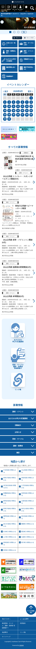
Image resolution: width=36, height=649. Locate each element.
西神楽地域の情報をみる (9, 502)
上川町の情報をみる (9, 537)
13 (22, 106)
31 (9, 119)
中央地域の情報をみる (9, 471)
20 (22, 110)
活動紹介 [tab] (18, 425)
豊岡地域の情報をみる (9, 517)
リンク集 (23, 632)
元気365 (21, 645)
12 (18, 106)
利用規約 (23, 623)
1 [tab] (10, 32)
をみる (28, 59)
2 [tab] (14, 32)
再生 (24, 32)
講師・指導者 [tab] (18, 446)
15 (31, 106)
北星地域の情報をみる (27, 502)
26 (18, 115)
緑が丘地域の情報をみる (9, 525)
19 (18, 110)
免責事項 (5, 632)
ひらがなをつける (19, 2)
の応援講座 (11, 60)
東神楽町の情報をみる (9, 543)
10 (9, 106)
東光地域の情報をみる (27, 517)
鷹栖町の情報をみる (27, 524)
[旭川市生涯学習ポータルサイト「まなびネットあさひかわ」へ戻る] (26, 6)
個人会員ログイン (20, 10)
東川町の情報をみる (27, 542)
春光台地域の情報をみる (27, 510)
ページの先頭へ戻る (31, 611)
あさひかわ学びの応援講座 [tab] (18, 418)
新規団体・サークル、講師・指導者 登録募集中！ (8, 625)
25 (13, 115)
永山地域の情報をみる (27, 471)
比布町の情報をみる (9, 531)
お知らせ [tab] (18, 432)
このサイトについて (2, 10)
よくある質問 (24, 619)
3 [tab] (18, 32)
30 (5, 119)
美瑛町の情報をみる (9, 550)
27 (22, 115)
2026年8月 (18, 91)
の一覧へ (10, 43)
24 (9, 115)
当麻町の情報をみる (27, 537)
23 (5, 115)
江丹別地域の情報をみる (27, 486)
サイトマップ (6, 636)
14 (27, 106)
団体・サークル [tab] (18, 439)
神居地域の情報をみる (27, 494)
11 (13, 106)
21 (27, 110)
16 (5, 110)
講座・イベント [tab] (18, 411)
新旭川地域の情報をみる (9, 510)
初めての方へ (6, 619)
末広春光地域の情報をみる (9, 486)
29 (31, 115)
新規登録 (9, 9)
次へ (34, 22)
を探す (29, 43)
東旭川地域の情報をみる (9, 479)
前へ (2, 22)
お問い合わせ (14, 10)
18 (13, 110)
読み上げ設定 (30, 37)
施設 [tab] (18, 452)
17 (9, 110)
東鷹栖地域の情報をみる (9, 494)
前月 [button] (6, 91)
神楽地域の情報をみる (27, 479)
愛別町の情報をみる (27, 531)
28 (27, 115)
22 (31, 110)
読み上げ (18, 37)
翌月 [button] (30, 91)
